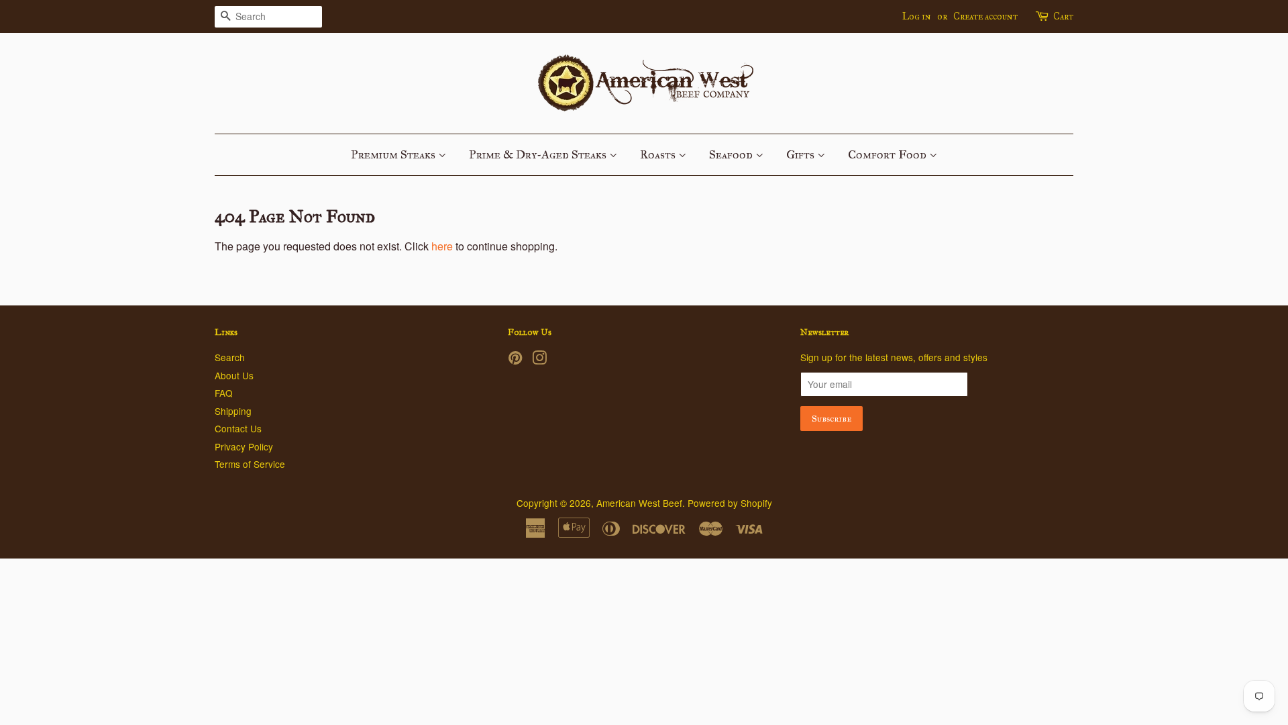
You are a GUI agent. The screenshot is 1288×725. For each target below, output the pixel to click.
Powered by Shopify (730, 503)
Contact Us (238, 428)
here (442, 246)
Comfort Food (888, 154)
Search (230, 357)
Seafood (732, 154)
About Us (234, 375)
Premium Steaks (394, 154)
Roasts (659, 154)
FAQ (224, 392)
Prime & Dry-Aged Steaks (539, 154)
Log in (916, 16)
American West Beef (639, 503)
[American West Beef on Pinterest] (515, 360)
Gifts (801, 154)
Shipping (233, 411)
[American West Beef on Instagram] (539, 360)
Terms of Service (250, 464)
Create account (985, 16)
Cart (1063, 16)
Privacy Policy (244, 446)
